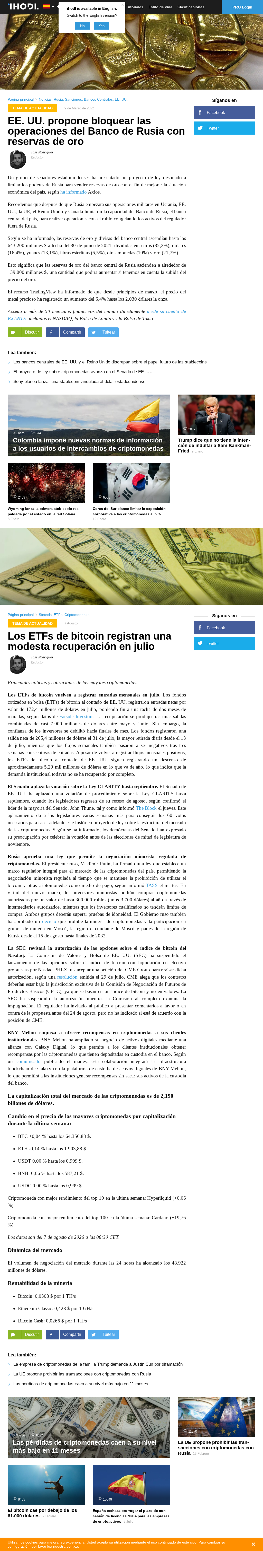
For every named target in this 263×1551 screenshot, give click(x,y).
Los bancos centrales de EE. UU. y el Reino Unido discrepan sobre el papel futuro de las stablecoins (110, 362)
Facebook (216, 112)
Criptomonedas (76, 615)
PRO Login (242, 7)
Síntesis (45, 615)
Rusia (58, 99)
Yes (102, 26)
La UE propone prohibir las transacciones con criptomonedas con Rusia (82, 1374)
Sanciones (73, 99)
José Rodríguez (42, 152)
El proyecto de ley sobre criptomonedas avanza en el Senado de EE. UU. (83, 371)
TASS (152, 885)
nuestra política (65, 1546)
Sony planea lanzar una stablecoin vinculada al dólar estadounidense (79, 381)
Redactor (37, 157)
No (82, 26)
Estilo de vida (160, 7)
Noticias (45, 99)
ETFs (58, 615)
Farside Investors (76, 716)
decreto (49, 921)
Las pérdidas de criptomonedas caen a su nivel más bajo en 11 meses (80, 1383)
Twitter (213, 128)
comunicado (28, 1061)
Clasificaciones (190, 7)
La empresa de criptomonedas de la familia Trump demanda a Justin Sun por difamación (98, 1364)
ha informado (73, 192)
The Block (146, 808)
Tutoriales (134, 7)
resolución (67, 977)
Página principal (21, 99)
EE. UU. (121, 99)
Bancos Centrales (98, 99)
